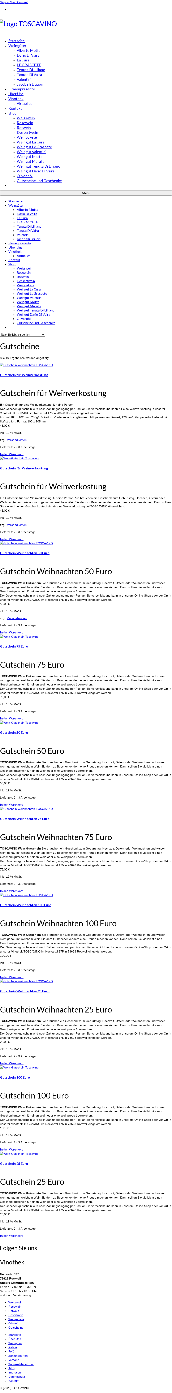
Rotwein (13, 1310)
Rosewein (14, 1306)
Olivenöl (13, 1323)
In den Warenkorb (11, 454)
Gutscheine (15, 1327)
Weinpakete (16, 1319)
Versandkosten (17, 440)
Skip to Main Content (14, 2)
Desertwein (15, 1315)
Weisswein (15, 1302)
